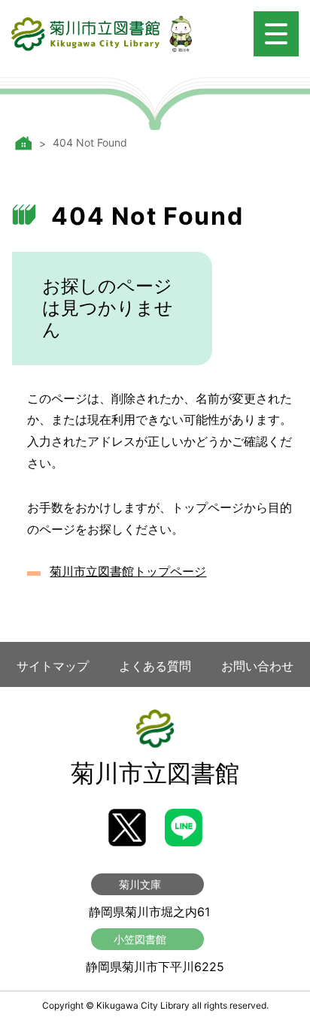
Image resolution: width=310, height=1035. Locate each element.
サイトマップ (53, 665)
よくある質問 (155, 665)
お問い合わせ (257, 665)
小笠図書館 (140, 939)
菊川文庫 (140, 884)
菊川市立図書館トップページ (128, 571)
